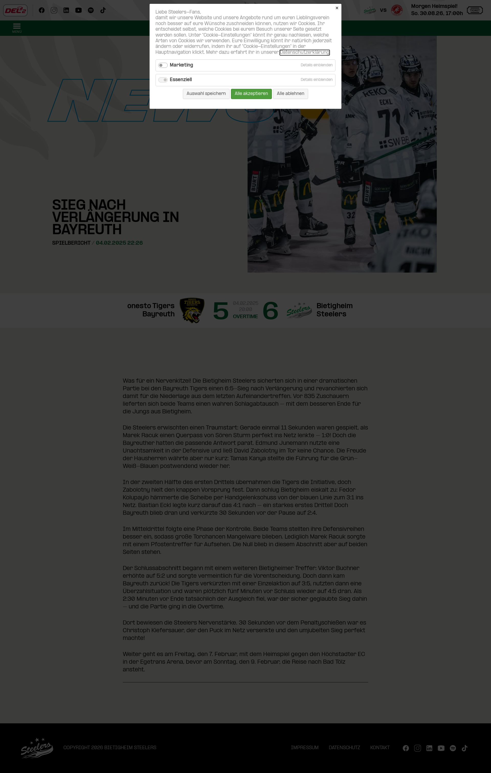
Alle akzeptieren (251, 93)
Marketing (181, 65)
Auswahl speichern (206, 93)
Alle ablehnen (290, 93)
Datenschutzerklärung (304, 52)
